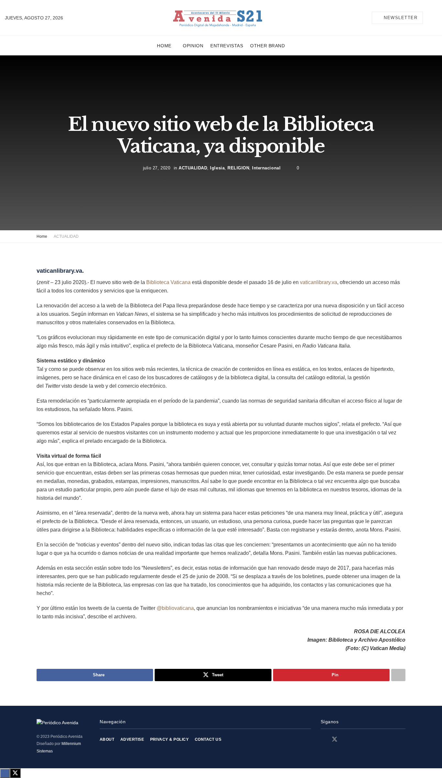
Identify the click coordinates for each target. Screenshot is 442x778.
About (107, 739)
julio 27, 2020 (156, 168)
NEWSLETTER (400, 17)
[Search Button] (434, 18)
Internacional (266, 168)
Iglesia (217, 168)
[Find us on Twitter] (334, 739)
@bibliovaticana (175, 608)
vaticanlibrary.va (318, 282)
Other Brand (267, 45)
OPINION (193, 45)
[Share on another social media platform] (398, 675)
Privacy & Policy (169, 739)
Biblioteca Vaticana (168, 282)
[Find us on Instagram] (346, 739)
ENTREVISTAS (226, 45)
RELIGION (238, 168)
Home (164, 45)
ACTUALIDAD (193, 168)
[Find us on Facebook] (323, 739)
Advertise (132, 739)
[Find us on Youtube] (357, 739)
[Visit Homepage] (217, 18)
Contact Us (208, 739)
